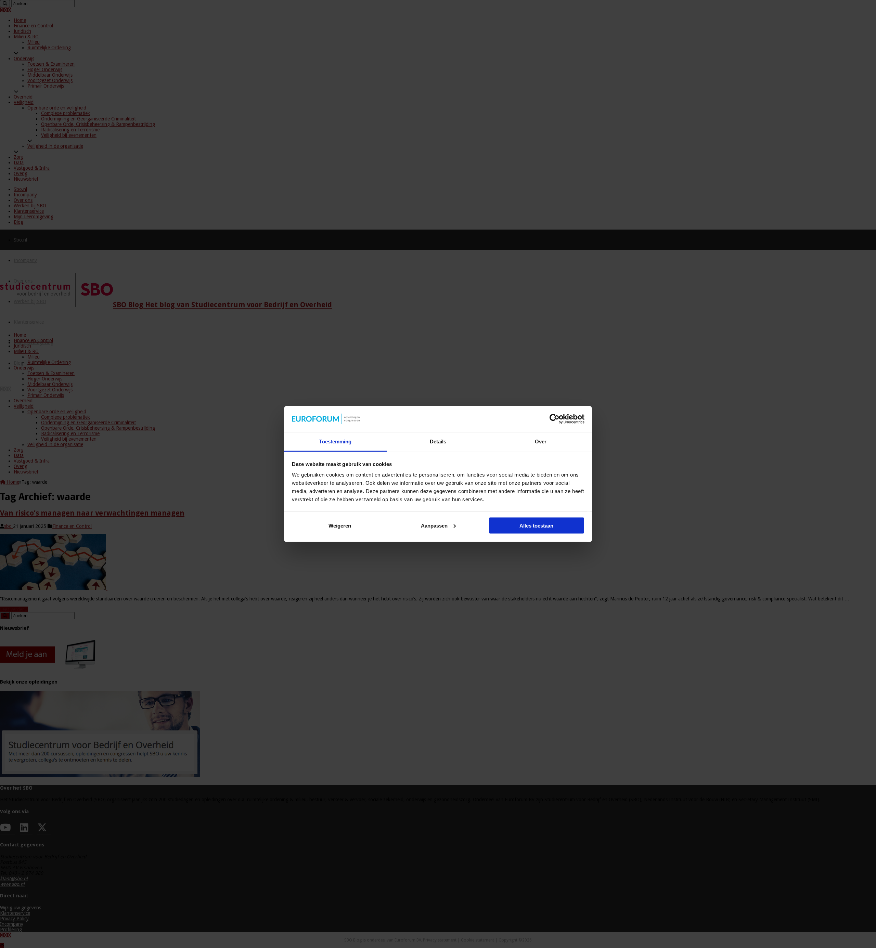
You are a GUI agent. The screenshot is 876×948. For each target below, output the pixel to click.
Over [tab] (540, 441)
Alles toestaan (536, 525)
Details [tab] (438, 441)
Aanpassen (434, 525)
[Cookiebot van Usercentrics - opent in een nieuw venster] (554, 419)
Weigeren (339, 525)
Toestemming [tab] (335, 441)
